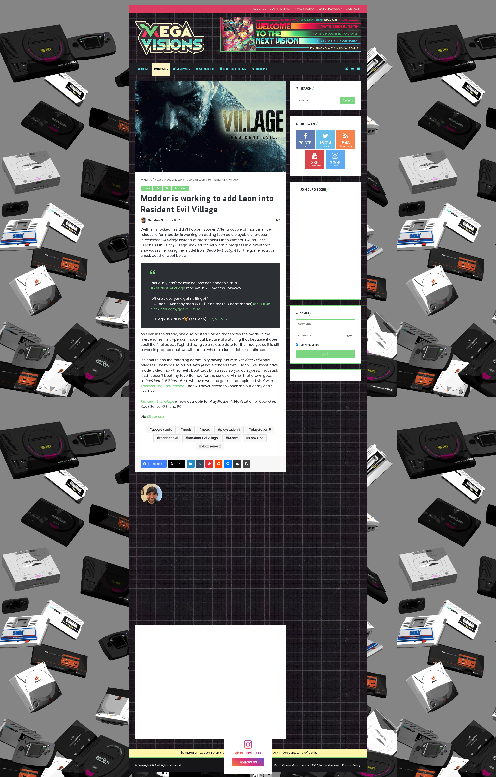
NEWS (162, 69)
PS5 (167, 188)
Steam (233, 438)
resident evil (168, 438)
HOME (144, 69)
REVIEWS (182, 69)
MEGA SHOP (206, 69)
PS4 (157, 188)
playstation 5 (261, 429)
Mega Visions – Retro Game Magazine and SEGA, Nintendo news (296, 765)
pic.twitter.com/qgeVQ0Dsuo (175, 309)
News (158, 180)
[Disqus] (210, 569)
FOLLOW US (248, 762)
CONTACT (352, 9)
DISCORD (260, 69)
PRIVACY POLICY (304, 9)
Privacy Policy (351, 765)
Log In (325, 353)
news (206, 429)
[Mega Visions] (170, 38)
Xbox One (180, 188)
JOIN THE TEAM (280, 9)
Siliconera (155, 416)
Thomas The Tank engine (162, 386)
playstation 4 (230, 429)
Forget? (348, 335)
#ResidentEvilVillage (167, 288)
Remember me (309, 345)
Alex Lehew (154, 220)
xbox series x (211, 446)
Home (147, 180)
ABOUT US (259, 9)
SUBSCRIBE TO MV (234, 69)
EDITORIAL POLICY (330, 9)
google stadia (162, 429)
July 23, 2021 (218, 319)
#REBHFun (261, 303)
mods (187, 429)
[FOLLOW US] (248, 746)
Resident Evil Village (157, 401)
